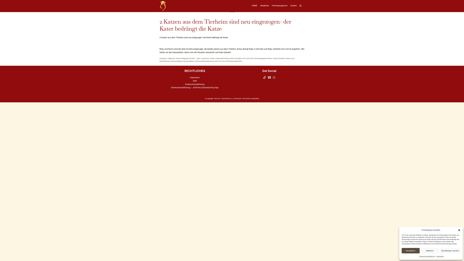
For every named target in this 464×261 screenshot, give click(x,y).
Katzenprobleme (188, 61)
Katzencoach (289, 58)
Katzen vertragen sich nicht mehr (241, 58)
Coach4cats (205, 58)
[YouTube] (269, 77)
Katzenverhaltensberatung (204, 61)
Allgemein (171, 58)
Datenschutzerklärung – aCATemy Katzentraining (192, 87)
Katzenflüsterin (165, 61)
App (216, 87)
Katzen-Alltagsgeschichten (185, 58)
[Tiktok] (264, 77)
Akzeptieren (410, 251)
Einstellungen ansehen (450, 251)
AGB (195, 81)
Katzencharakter (278, 58)
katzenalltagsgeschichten (263, 58)
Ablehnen (429, 251)
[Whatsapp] (274, 77)
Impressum (440, 256)
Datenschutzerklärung (194, 84)
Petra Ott (218, 61)
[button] (459, 230)
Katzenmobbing (176, 61)
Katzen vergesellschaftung (219, 58)
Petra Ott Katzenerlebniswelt (232, 61)
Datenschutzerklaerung (427, 256)
